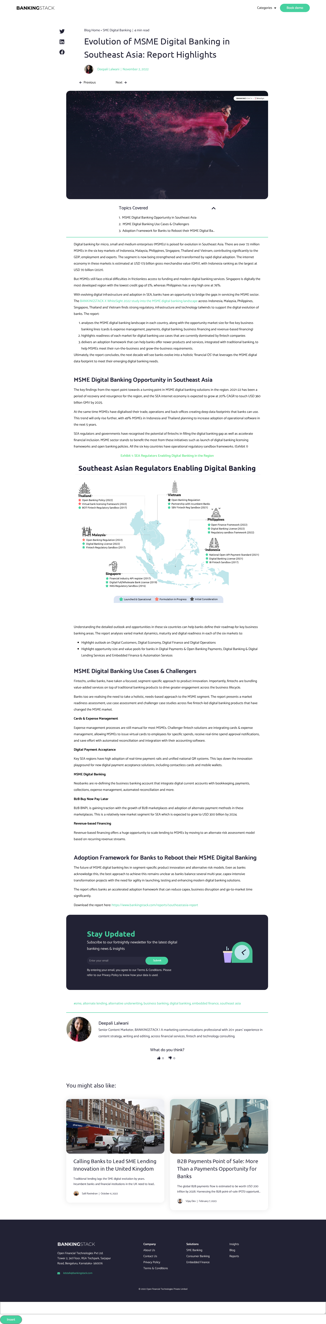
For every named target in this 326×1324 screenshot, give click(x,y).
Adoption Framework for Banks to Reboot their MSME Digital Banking (169, 230)
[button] (62, 31)
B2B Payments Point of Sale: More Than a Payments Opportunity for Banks (217, 1168)
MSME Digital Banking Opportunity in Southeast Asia (159, 217)
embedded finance (205, 1003)
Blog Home (92, 30)
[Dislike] (170, 1058)
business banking (156, 1003)
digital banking (180, 1003)
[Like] (159, 1058)
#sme (78, 1003)
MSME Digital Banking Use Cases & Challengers (156, 224)
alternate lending (95, 1003)
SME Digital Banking (117, 30)
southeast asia (230, 1003)
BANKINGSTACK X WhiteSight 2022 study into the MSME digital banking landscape (139, 301)
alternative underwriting (125, 1003)
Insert (11, 1319)
